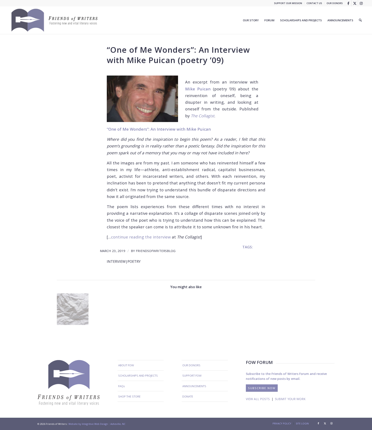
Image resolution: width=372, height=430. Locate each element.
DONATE (187, 396)
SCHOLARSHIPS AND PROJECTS (138, 375)
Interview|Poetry (124, 261)
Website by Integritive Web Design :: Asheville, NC (96, 423)
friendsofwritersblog (155, 251)
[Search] (360, 20)
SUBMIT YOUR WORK (290, 399)
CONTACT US (314, 3)
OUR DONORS (335, 3)
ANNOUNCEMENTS (194, 386)
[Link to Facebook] (348, 3)
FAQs (121, 386)
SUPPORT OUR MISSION (288, 3)
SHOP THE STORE (129, 396)
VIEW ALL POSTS (258, 399)
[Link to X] (355, 3)
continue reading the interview (141, 237)
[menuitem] (288, 3)
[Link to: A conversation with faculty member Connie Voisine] (72, 309)
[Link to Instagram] (361, 3)
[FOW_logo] (55, 20)
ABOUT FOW (126, 365)
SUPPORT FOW (192, 375)
